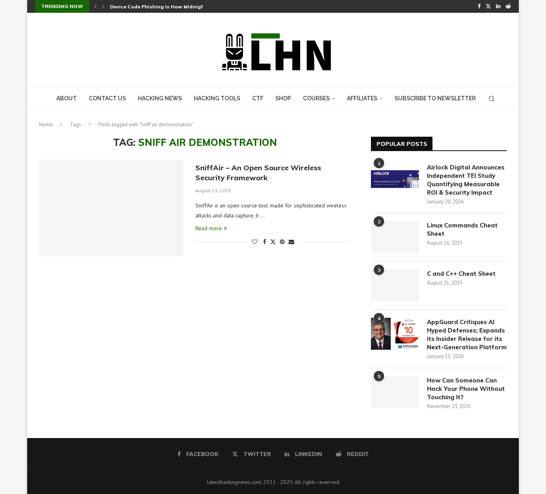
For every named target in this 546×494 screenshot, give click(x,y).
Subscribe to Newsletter (435, 98)
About (66, 98)
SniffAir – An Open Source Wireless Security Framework (258, 172)
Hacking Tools (217, 98)
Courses (316, 98)
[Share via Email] (291, 241)
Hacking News (160, 98)
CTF (257, 98)
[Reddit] (508, 6)
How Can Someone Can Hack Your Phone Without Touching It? (466, 388)
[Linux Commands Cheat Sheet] (395, 237)
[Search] (492, 98)
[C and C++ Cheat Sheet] (395, 285)
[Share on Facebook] (264, 241)
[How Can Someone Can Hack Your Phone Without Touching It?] (395, 392)
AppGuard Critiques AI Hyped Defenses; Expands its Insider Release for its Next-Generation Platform (467, 334)
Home (46, 124)
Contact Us (107, 98)
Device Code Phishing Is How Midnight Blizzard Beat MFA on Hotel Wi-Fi (200, 7)
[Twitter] (488, 6)
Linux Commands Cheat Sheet (462, 229)
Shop (283, 98)
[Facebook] (479, 6)
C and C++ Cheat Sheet (461, 273)
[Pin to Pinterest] (282, 241)
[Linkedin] (498, 6)
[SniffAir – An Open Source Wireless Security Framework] (111, 208)
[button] (95, 6)
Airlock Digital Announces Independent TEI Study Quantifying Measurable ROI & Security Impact (465, 179)
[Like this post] (254, 241)
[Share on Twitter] (273, 241)
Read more (208, 228)
